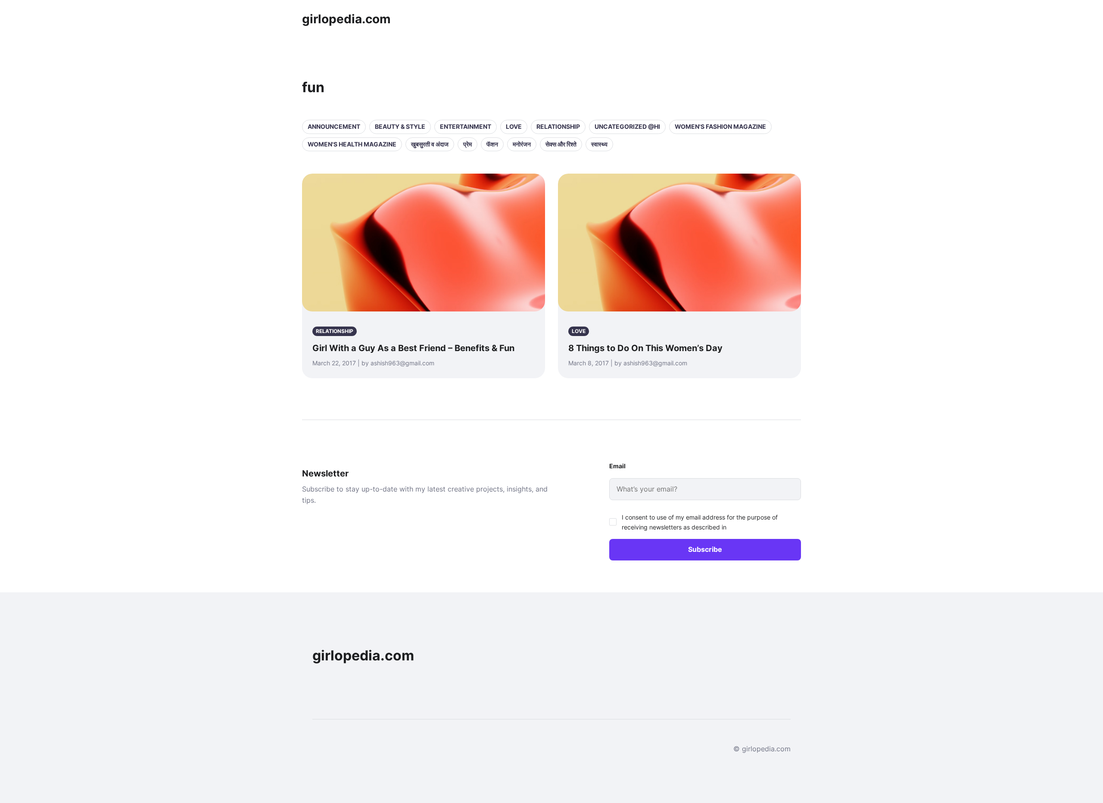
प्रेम (467, 144)
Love (514, 126)
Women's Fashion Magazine (720, 126)
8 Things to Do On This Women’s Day (645, 348)
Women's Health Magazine (352, 144)
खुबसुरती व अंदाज (430, 144)
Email (617, 466)
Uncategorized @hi (627, 126)
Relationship (558, 126)
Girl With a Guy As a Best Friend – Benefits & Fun (413, 348)
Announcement (334, 126)
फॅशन (492, 144)
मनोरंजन (522, 144)
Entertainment (465, 126)
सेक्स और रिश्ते (560, 144)
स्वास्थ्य (599, 144)
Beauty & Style (400, 126)
